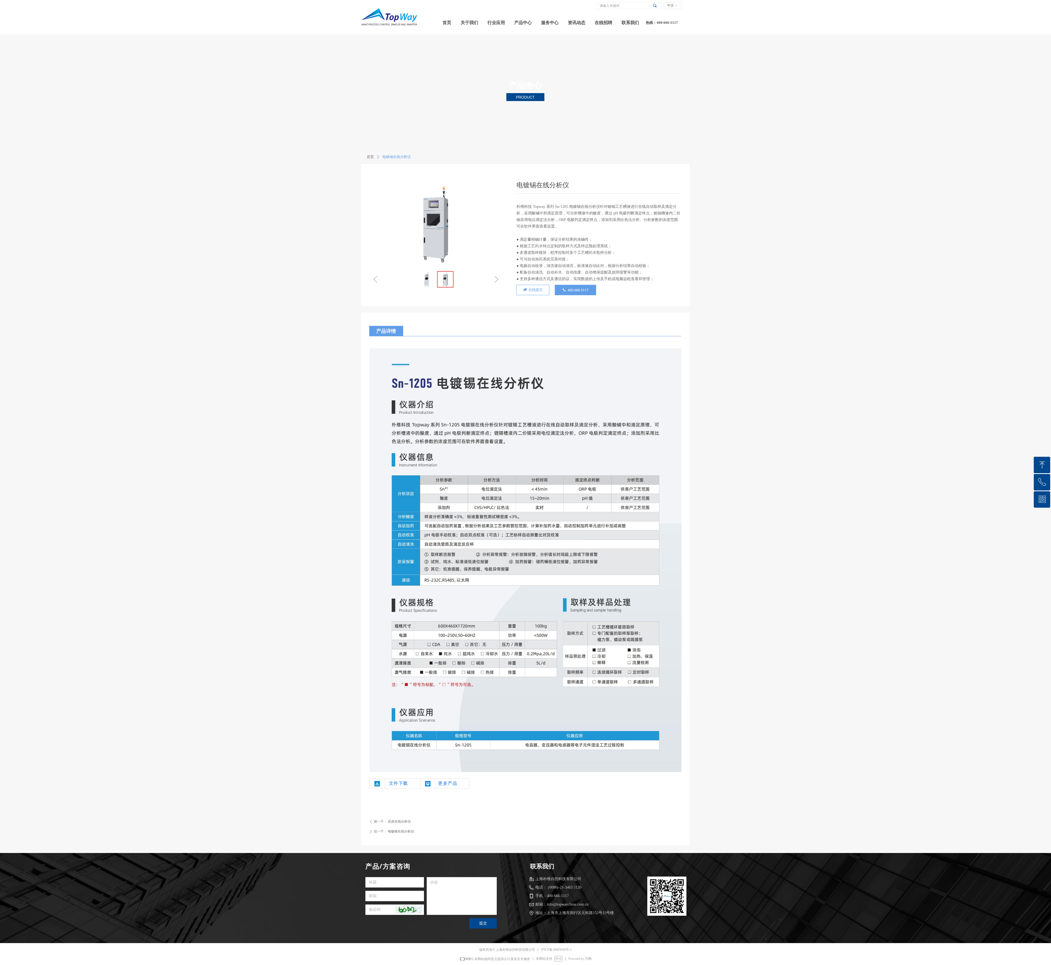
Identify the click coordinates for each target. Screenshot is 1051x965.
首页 (370, 156)
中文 (670, 5)
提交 (483, 923)
